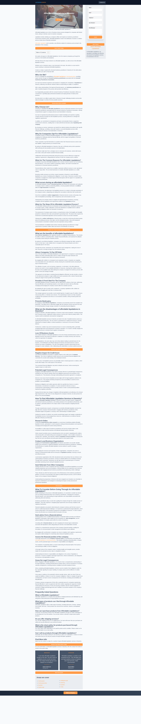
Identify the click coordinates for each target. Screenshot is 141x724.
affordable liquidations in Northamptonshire (45, 540)
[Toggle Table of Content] (47, 52)
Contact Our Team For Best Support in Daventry (59, 229)
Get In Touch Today (59, 48)
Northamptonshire (42, 683)
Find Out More (59, 485)
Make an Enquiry (70, 692)
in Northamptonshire (64, 76)
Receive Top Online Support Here (59, 349)
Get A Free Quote (59, 672)
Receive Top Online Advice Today (59, 644)
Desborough (41, 687)
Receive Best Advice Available (59, 103)
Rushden (62, 684)
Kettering (62, 682)
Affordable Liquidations (40, 43)
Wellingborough (64, 680)
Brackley (40, 685)
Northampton (41, 681)
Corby (61, 686)
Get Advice (59, 19)
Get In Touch (96, 44)
